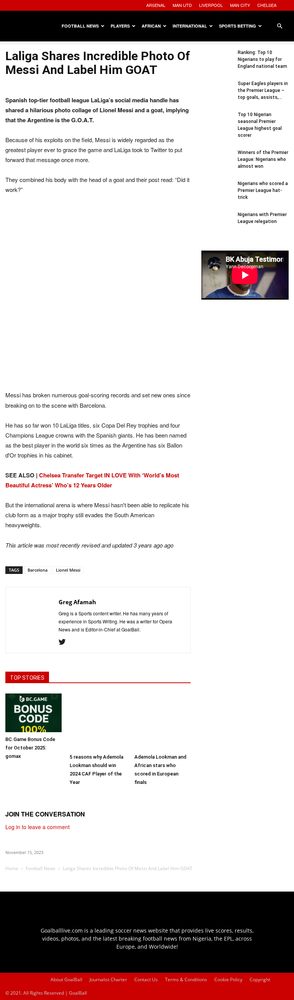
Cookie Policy (228, 979)
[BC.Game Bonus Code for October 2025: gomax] (33, 712)
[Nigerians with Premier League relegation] (216, 226)
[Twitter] (65, 642)
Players (120, 26)
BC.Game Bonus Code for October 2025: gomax (30, 747)
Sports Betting (237, 26)
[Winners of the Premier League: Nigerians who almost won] (216, 164)
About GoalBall (66, 979)
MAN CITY (240, 5)
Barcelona (37, 570)
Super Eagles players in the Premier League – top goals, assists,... (263, 90)
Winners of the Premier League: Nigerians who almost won (263, 159)
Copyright (260, 979)
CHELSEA (266, 5)
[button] (279, 26)
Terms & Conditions (186, 979)
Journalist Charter (108, 979)
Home (11, 868)
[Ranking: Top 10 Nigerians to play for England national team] (216, 64)
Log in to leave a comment (37, 827)
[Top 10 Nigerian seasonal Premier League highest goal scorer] (216, 126)
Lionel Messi (68, 570)
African (151, 26)
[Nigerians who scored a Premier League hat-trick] (216, 195)
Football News (80, 26)
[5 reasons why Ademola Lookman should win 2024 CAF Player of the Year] (98, 721)
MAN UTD (182, 5)
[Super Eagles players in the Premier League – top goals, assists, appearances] (216, 95)
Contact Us (146, 979)
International (190, 26)
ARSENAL (155, 5)
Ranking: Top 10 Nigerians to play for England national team (262, 59)
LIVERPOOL (211, 5)
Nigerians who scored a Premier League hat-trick (263, 190)
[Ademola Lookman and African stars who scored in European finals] (162, 721)
